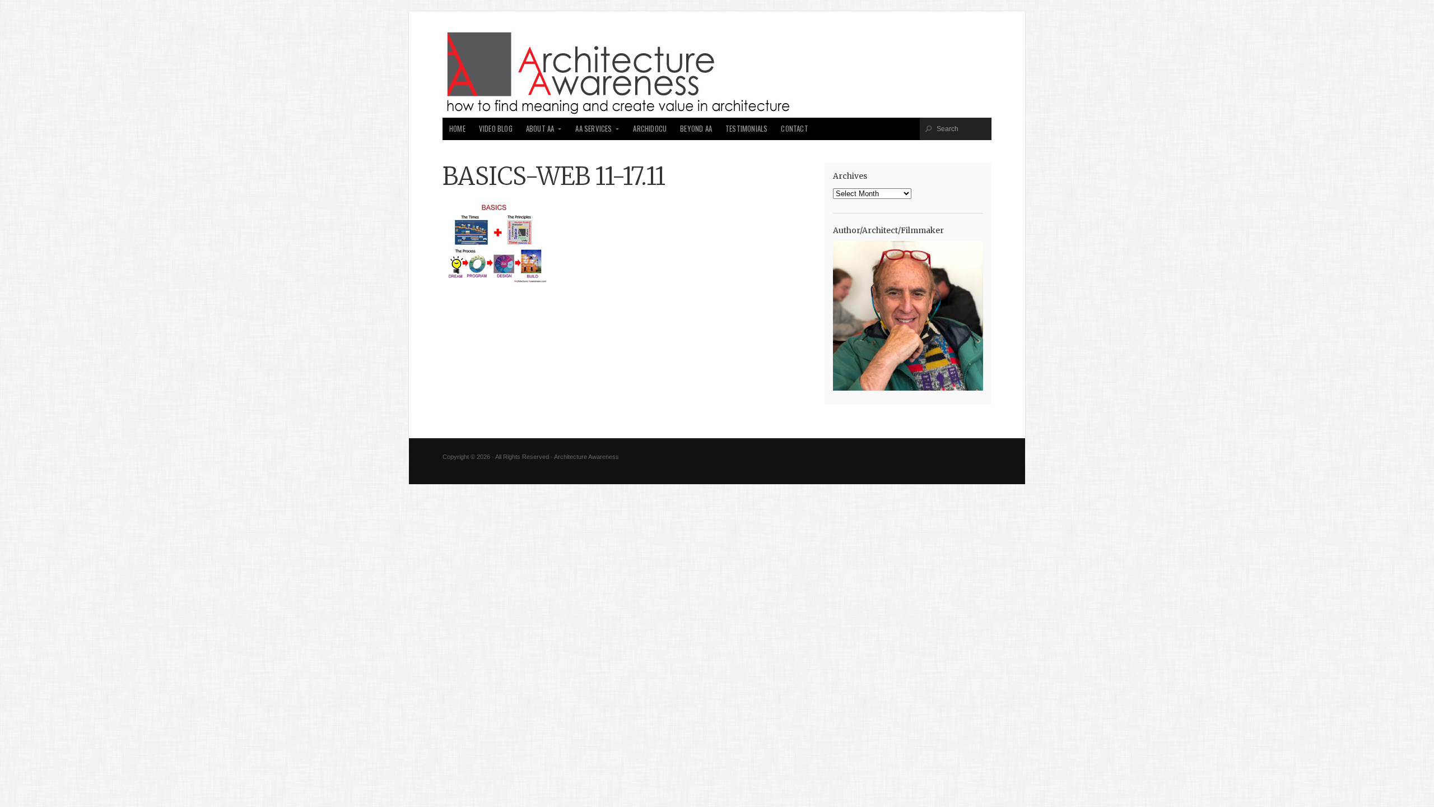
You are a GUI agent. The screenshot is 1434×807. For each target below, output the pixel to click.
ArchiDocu (650, 128)
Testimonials (746, 128)
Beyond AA (696, 128)
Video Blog (496, 128)
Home (457, 128)
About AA (540, 128)
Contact (794, 128)
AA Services (593, 128)
